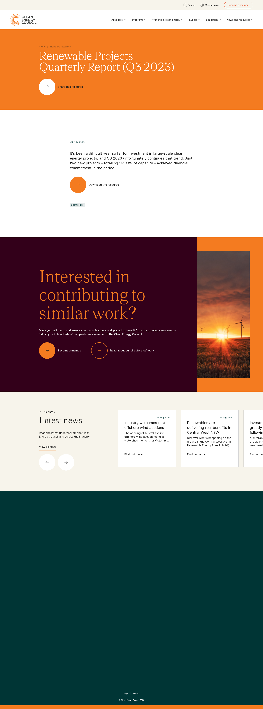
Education (212, 19)
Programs (137, 19)
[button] (66, 462)
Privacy (136, 693)
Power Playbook (79, 574)
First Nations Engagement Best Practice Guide (80, 596)
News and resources (238, 19)
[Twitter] (132, 544)
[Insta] (122, 543)
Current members (49, 585)
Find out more (133, 454)
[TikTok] (144, 544)
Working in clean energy (166, 19)
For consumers (109, 581)
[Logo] (131, 528)
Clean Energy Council (130, 700)
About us (44, 578)
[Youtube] (138, 543)
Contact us (45, 570)
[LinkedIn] (127, 543)
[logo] (23, 20)
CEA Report (77, 567)
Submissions (77, 204)
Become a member (238, 5)
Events (193, 19)
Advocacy (117, 19)
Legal (125, 693)
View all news (47, 446)
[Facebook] (117, 544)
